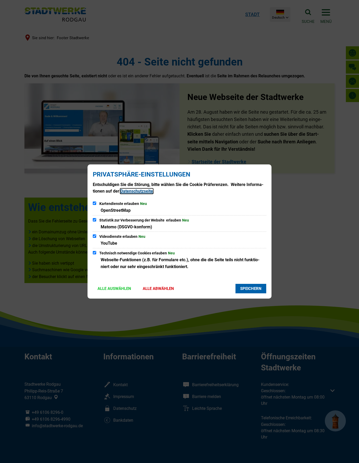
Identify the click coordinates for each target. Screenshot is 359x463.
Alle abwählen (158, 288)
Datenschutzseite (136, 191)
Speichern (250, 288)
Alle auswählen (114, 288)
